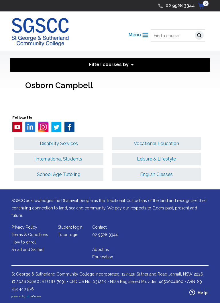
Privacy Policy (24, 227)
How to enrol (23, 242)
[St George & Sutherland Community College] (40, 31)
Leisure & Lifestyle (156, 159)
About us (100, 249)
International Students (59, 159)
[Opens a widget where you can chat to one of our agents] (198, 293)
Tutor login (68, 234)
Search (200, 36)
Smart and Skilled (27, 249)
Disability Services (59, 143)
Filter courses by (109, 64)
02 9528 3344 (180, 5)
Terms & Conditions (29, 234)
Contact (99, 227)
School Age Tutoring (58, 174)
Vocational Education (156, 143)
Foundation (102, 257)
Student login (70, 227)
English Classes (156, 174)
